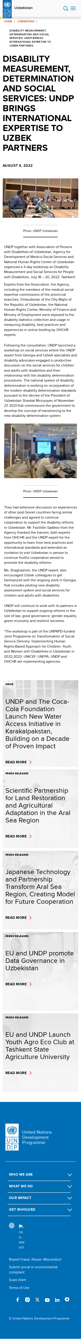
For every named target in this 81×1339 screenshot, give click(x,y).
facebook (17, 1299)
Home (8, 21)
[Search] (21, 1237)
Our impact (20, 1197)
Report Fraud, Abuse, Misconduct (35, 1259)
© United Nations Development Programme (39, 1318)
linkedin (57, 1299)
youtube (47, 1299)
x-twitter (37, 1299)
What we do (21, 1186)
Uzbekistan (23, 8)
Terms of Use (19, 1287)
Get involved (22, 1209)
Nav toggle (73, 8)
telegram (67, 1299)
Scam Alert (17, 1279)
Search (66, 8)
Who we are (21, 1174)
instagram (27, 1299)
